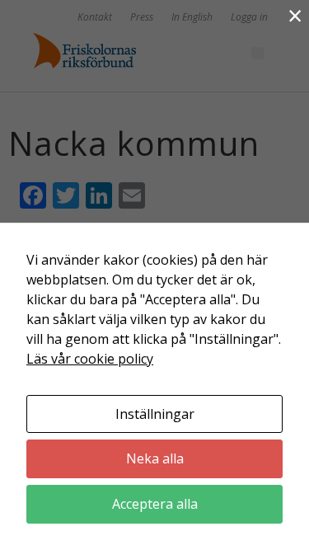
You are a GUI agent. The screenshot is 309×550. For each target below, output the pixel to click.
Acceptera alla (155, 504)
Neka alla (155, 458)
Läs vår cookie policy (89, 359)
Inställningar (154, 414)
